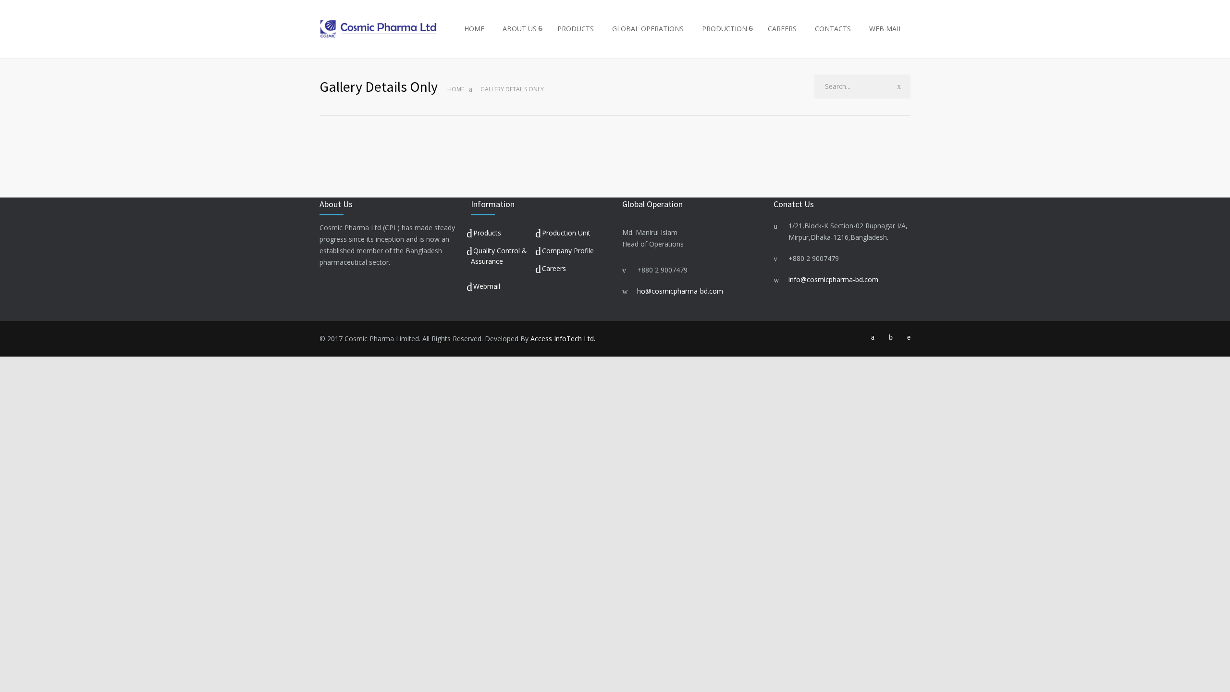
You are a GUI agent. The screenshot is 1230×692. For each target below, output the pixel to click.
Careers (554, 268)
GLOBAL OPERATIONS (648, 28)
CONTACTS (833, 28)
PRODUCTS (575, 28)
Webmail (486, 286)
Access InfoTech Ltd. (562, 338)
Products (487, 232)
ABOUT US (520, 28)
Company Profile (568, 250)
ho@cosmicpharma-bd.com (680, 291)
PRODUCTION (724, 28)
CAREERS (782, 28)
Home (455, 89)
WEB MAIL (885, 28)
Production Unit (566, 232)
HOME (474, 28)
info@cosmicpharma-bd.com (833, 279)
